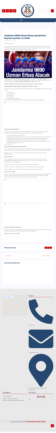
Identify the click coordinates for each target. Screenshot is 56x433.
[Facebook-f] (11, 10)
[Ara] (52, 10)
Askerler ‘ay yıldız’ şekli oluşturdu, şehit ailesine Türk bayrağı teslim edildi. (15, 276)
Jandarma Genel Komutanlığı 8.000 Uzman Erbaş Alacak (39, 276)
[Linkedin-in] (14, 10)
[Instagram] (3, 10)
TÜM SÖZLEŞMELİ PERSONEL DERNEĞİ (35, 421)
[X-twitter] (7, 10)
